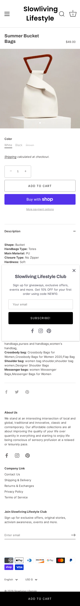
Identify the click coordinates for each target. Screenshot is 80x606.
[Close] (74, 270)
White (8, 145)
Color (8, 139)
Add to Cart (40, 598)
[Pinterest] (49, 330)
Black (18, 145)
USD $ (29, 579)
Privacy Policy (13, 491)
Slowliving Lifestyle (40, 13)
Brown (30, 145)
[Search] (62, 14)
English (8, 579)
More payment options (40, 209)
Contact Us (12, 474)
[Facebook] (32, 330)
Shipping (10, 156)
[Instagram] (40, 330)
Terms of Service (16, 497)
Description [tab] (12, 231)
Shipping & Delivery (17, 480)
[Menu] (7, 14)
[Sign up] (73, 535)
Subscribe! (40, 318)
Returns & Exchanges (19, 486)
